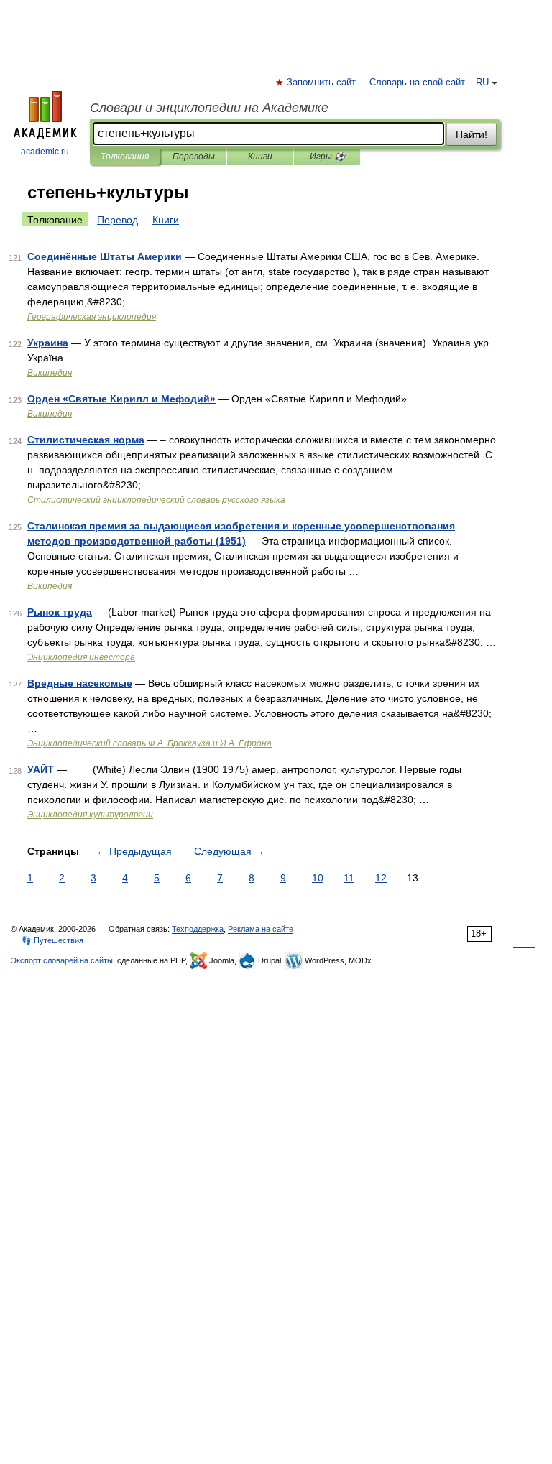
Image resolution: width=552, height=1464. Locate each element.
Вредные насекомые (79, 683)
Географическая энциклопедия (91, 317)
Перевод (117, 220)
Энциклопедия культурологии (90, 815)
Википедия (49, 373)
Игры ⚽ (327, 157)
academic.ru (45, 152)
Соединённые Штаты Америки (104, 256)
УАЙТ (40, 769)
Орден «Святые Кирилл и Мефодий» (121, 398)
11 (349, 878)
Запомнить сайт (322, 83)
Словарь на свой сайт (417, 83)
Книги (260, 157)
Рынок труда (59, 612)
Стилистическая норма (85, 439)
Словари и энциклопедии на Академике (209, 108)
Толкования (125, 157)
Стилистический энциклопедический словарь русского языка (156, 500)
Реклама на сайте (260, 929)
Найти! (471, 134)
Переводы (193, 157)
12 (381, 878)
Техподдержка (198, 929)
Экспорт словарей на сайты (62, 960)
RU (482, 83)
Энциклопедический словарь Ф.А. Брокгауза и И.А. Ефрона (149, 743)
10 (317, 878)
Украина (47, 342)
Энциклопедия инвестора (81, 657)
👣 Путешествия (52, 940)
